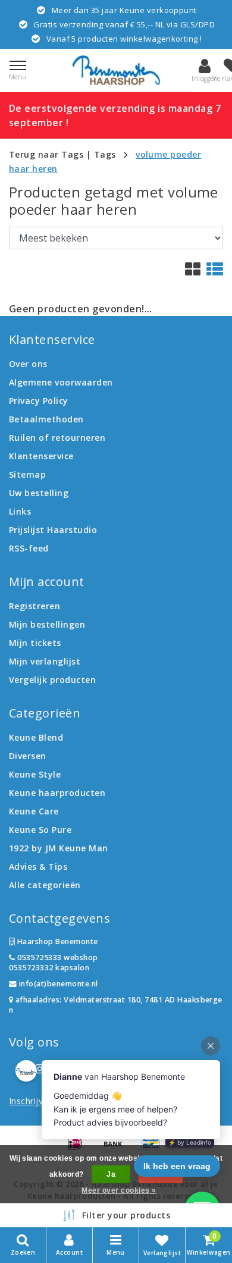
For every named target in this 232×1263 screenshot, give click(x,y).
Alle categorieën (45, 885)
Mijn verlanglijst (44, 661)
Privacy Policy (38, 400)
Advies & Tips (38, 866)
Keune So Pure (40, 829)
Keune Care (34, 811)
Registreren (34, 606)
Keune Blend (36, 737)
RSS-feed (29, 548)
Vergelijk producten (52, 679)
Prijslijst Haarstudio (53, 529)
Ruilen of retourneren (57, 437)
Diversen (27, 755)
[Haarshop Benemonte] (116, 70)
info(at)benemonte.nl (57, 984)
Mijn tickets (35, 642)
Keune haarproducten (57, 792)
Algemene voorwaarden (61, 382)
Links (20, 511)
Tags (105, 154)
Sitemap (27, 474)
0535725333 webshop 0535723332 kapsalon (53, 962)
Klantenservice (41, 456)
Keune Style (35, 774)
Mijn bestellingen (47, 624)
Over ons (28, 363)
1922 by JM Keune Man (58, 848)
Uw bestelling (38, 493)
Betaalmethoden (46, 419)
